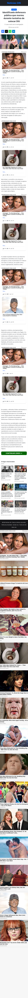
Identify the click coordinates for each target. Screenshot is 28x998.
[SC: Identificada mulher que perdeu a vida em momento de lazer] (21, 492)
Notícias (14, 9)
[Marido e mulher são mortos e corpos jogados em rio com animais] (7, 457)
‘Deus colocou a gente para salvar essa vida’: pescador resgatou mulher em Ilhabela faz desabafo (20, 465)
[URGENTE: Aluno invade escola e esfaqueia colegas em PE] (7, 492)
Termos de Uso (22, 513)
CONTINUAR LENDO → (14, 442)
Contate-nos (16, 513)
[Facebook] (2, 31)
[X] (6, 31)
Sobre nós (14, 515)
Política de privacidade (7, 513)
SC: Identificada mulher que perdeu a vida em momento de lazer (21, 499)
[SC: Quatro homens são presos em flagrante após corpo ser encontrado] (21, 475)
